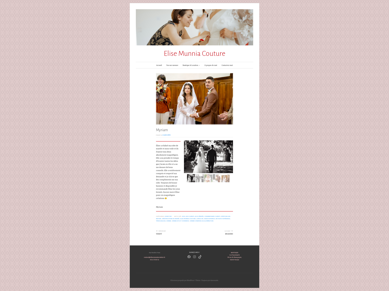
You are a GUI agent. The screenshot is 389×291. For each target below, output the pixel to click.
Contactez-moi (227, 65)
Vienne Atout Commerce (180, 221)
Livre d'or (200, 218)
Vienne (168, 221)
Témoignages (161, 221)
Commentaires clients (212, 216)
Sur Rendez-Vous (154, 253)
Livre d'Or (168, 216)
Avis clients (190, 216)
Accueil (159, 65)
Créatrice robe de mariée (171, 218)
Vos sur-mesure (172, 65)
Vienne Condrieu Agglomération (201, 221)
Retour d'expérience (223, 218)
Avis (183, 216)
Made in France (209, 218)
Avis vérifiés (199, 216)
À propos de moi (211, 65)
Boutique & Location (190, 65)
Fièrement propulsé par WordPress (182, 280)
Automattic (214, 280)
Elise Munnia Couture (194, 53)
